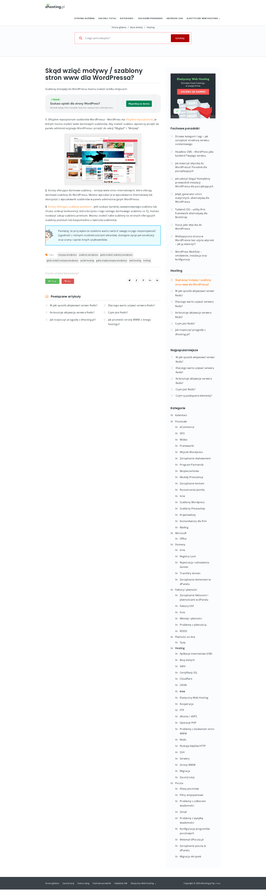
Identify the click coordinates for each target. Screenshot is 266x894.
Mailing (184, 527)
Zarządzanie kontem (192, 483)
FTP (182, 710)
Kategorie (126, 18)
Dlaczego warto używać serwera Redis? (131, 305)
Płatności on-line (185, 637)
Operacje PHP (188, 722)
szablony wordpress (88, 254)
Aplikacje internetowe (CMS (196, 653)
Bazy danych (187, 660)
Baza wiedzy (136, 27)
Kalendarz (181, 415)
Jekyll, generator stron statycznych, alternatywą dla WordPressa (192, 197)
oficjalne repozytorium (139, 119)
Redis (183, 739)
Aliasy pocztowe (189, 788)
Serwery (184, 758)
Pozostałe (181, 421)
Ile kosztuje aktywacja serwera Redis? (72, 312)
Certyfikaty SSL (188, 672)
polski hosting (87, 260)
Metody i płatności (191, 618)
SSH (182, 752)
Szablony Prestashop (192, 508)
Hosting (151, 27)
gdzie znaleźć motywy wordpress (62, 260)
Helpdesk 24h (175, 18)
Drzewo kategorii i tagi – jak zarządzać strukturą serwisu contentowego (192, 140)
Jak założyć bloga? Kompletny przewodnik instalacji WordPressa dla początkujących (194, 182)
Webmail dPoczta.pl (192, 839)
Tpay (182, 642)
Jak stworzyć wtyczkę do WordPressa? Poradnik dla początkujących (191, 167)
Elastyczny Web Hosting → (204, 18)
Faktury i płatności (186, 589)
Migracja (185, 771)
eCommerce (187, 427)
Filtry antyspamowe (191, 795)
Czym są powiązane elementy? (194, 395)
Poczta (179, 783)
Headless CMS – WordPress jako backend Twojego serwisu (194, 153)
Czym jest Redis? (118, 312)
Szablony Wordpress (192, 502)
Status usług (83, 883)
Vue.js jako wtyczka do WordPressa (188, 226)
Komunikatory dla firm (193, 521)
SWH (182, 666)
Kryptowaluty (188, 515)
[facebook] (136, 280)
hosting (147, 260)
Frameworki (187, 445)
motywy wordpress (67, 254)
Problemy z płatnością (193, 624)
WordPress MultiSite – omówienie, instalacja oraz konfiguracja (191, 255)
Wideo (183, 439)
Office (183, 538)
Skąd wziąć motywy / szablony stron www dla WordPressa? (193, 282)
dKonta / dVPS (188, 716)
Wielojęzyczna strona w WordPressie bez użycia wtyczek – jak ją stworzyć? (194, 240)
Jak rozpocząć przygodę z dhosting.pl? (73, 319)
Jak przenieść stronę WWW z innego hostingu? (129, 322)
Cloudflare (186, 678)
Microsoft (181, 533)
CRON (183, 685)
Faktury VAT (187, 606)
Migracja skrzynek (190, 856)
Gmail (183, 812)
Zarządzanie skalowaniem (195, 458)
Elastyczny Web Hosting (194, 697)
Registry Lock (188, 556)
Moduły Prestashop (191, 477)
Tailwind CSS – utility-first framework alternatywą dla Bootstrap (191, 213)
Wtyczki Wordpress (191, 452)
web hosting (135, 260)
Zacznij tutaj (107, 18)
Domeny (180, 544)
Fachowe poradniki (150, 18)
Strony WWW (187, 765)
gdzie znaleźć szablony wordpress (116, 254)
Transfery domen (190, 573)
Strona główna (84, 18)
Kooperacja (186, 704)
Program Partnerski (192, 464)
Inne (182, 496)
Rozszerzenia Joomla (192, 489)
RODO (183, 631)
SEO (182, 433)
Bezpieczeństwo (189, 471)
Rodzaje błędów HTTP (193, 746)
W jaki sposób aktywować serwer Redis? (73, 305)
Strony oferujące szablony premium (69, 206)
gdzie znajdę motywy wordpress (111, 260)
